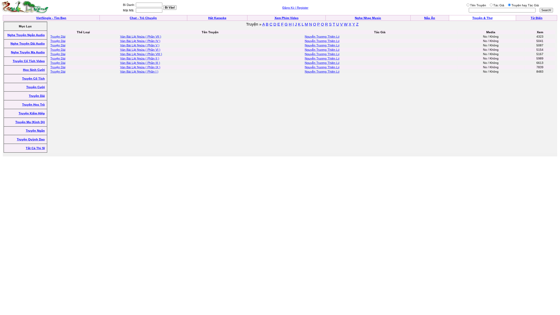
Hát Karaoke (217, 18)
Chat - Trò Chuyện (143, 18)
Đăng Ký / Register (295, 7)
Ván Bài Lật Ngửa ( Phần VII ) (140, 36)
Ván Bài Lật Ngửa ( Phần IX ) (140, 67)
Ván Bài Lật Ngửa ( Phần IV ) (140, 41)
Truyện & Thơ (482, 18)
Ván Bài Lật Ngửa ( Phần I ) (139, 71)
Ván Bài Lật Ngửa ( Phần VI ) (140, 49)
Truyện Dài (57, 36)
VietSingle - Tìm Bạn (51, 18)
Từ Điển (536, 18)
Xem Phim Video (287, 18)
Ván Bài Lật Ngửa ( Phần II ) (139, 58)
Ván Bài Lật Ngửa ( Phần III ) (140, 63)
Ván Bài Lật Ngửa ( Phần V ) (139, 45)
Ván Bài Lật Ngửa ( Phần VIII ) (141, 54)
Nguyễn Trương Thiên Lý (322, 36)
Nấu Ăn (429, 18)
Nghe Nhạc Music (368, 18)
